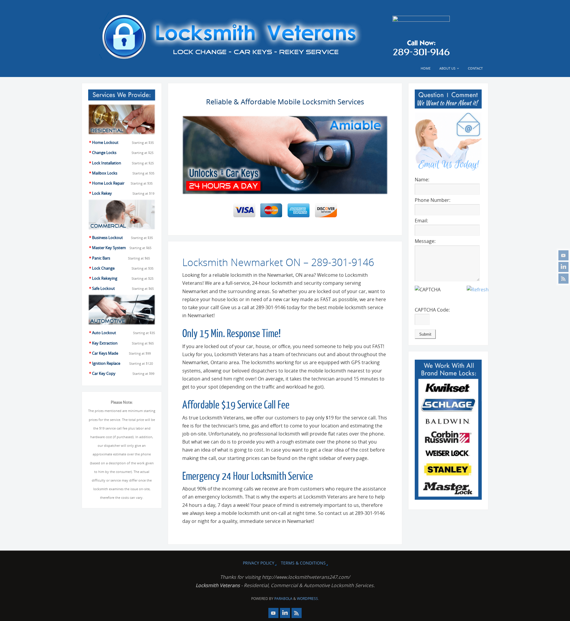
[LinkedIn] (563, 267)
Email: (421, 220)
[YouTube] (563, 255)
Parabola (283, 598)
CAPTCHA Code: (432, 309)
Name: (422, 179)
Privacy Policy (258, 563)
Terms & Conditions (303, 563)
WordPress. (308, 598)
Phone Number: (432, 200)
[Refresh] (478, 289)
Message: (425, 241)
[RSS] (563, 278)
